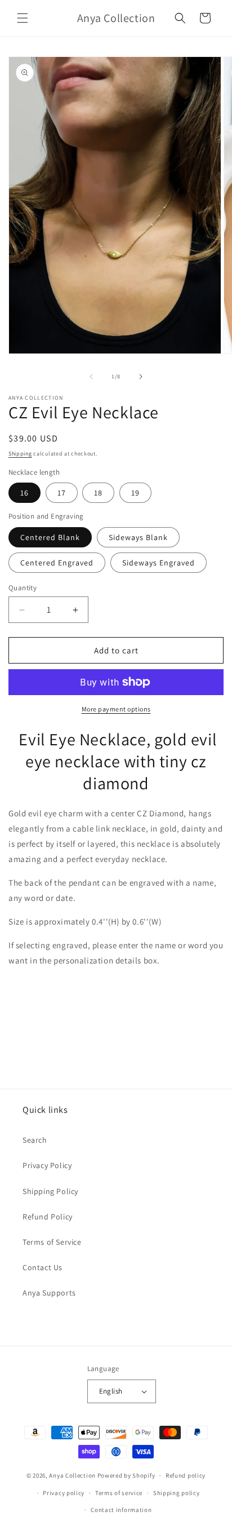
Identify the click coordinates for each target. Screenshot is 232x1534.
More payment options (116, 709)
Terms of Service (52, 1242)
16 (24, 493)
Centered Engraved (56, 563)
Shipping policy (176, 1493)
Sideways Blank (138, 537)
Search (35, 1140)
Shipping (20, 453)
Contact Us (43, 1267)
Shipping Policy (50, 1191)
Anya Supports (49, 1293)
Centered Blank (50, 537)
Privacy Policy (47, 1165)
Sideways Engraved (158, 563)
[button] (22, 18)
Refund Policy (48, 1217)
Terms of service (118, 1493)
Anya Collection (72, 1475)
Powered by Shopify (126, 1475)
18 (98, 493)
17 (61, 493)
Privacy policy (63, 1493)
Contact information (121, 1510)
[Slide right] (140, 376)
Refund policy (186, 1475)
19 (135, 493)
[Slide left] (91, 376)
